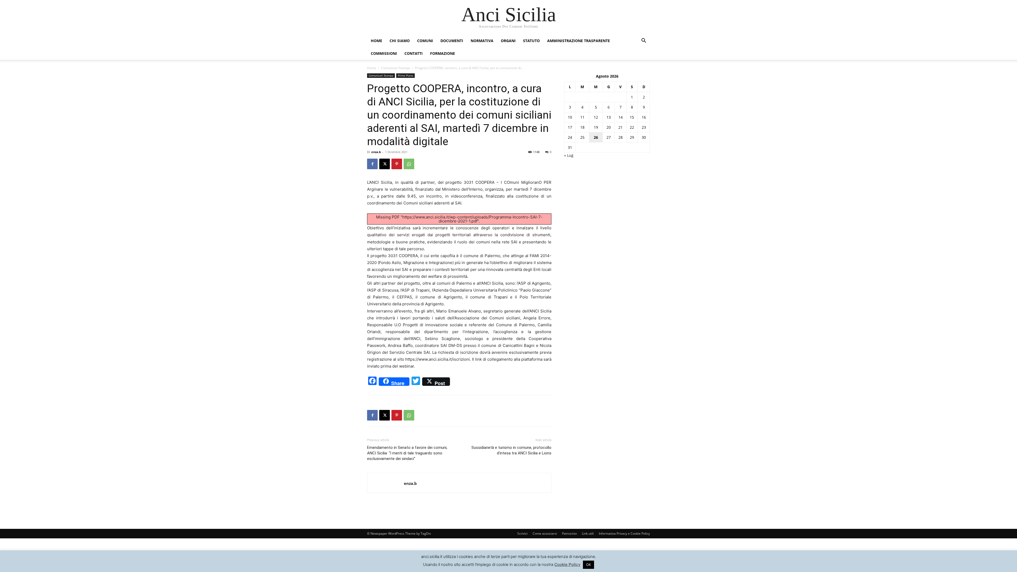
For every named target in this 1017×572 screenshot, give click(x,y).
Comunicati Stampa (395, 68)
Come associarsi (545, 533)
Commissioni (384, 53)
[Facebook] (372, 164)
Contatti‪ (413, 53)
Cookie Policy (567, 564)
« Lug (568, 155)
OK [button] (588, 564)
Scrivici (522, 533)
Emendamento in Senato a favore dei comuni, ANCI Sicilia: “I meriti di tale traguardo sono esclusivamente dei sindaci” (407, 453)
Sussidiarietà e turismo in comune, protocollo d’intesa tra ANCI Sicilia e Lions (511, 450)
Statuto (531, 40)
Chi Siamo (400, 40)
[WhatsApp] (409, 164)
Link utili (588, 533)
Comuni (425, 40)
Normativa (482, 40)
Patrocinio (569, 533)
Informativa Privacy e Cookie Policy (624, 533)
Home (376, 40)
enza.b (376, 152)
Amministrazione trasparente (578, 40)
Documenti (451, 40)
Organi (508, 40)
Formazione (442, 53)
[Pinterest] (396, 164)
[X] (384, 164)
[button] (643, 41)
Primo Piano (405, 75)
